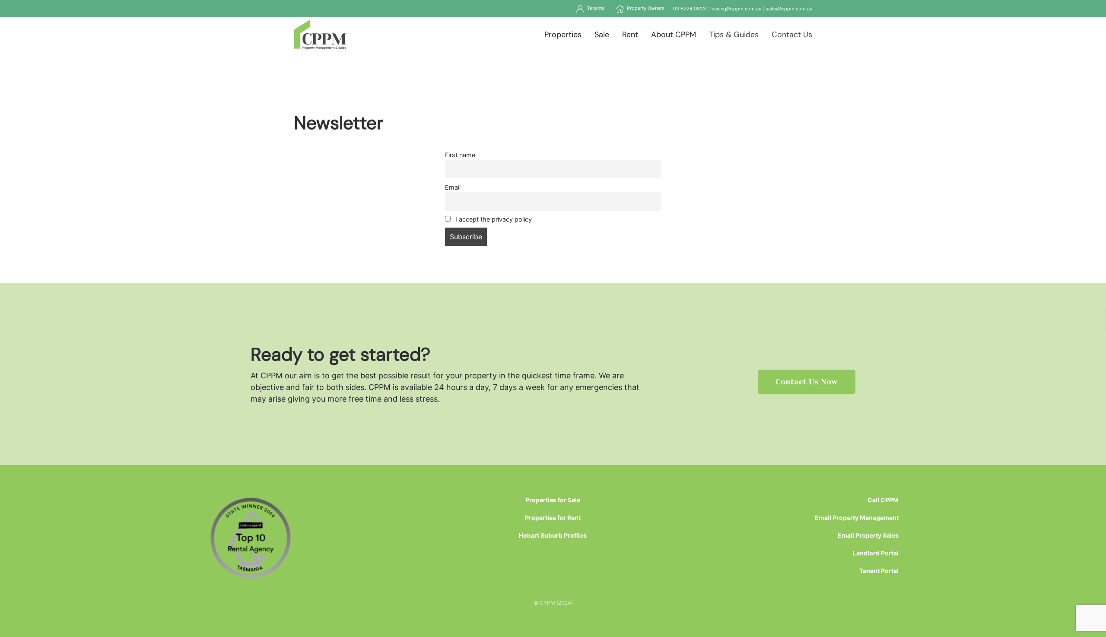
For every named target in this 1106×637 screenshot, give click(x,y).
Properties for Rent (553, 517)
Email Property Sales (868, 535)
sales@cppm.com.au (789, 9)
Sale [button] (601, 34)
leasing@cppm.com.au (735, 9)
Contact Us (792, 34)
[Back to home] (320, 34)
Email (453, 187)
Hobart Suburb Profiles (553, 535)
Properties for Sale (552, 500)
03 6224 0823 (689, 9)
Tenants (594, 8)
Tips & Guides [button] (734, 34)
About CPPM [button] (673, 34)
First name (460, 154)
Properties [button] (563, 34)
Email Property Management (857, 517)
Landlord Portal (876, 553)
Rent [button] (630, 34)
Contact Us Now (806, 381)
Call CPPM (883, 500)
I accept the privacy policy (493, 219)
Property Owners (644, 8)
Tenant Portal (879, 570)
